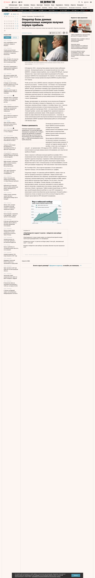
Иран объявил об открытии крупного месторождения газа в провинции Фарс (11, 60)
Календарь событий (6, 14)
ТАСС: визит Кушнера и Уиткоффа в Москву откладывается (10, 172)
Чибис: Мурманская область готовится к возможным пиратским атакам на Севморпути (11, 109)
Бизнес (20, 5)
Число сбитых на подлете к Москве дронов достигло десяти (11, 117)
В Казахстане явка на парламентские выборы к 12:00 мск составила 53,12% (11, 284)
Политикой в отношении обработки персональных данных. (46, 576)
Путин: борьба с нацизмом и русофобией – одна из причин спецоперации (11, 215)
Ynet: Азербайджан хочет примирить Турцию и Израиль (10, 44)
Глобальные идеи (13, 5)
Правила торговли (14, 7)
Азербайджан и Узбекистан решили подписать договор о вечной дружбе (11, 155)
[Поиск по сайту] (82, 2)
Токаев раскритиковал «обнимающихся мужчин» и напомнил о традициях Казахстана (11, 52)
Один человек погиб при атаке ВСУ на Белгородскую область (11, 269)
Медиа (52, 5)
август (15, 14)
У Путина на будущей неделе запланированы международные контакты (10, 292)
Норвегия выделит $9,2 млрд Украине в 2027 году (10, 255)
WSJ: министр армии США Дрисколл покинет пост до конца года (11, 77)
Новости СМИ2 (26, 261)
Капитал (51, 7)
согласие (37, 575)
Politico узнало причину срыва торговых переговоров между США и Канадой (11, 197)
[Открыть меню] (91, 2)
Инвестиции (40, 5)
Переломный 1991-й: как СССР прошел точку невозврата (45, 12)
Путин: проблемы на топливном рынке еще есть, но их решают (11, 248)
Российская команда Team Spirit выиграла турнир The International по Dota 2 (11, 139)
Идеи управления (24, 7)
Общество (73, 5)
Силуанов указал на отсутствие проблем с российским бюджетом (10, 241)
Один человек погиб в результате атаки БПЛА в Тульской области (10, 124)
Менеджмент (80, 5)
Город (31, 7)
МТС (45, 188)
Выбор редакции (26, 12)
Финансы (33, 5)
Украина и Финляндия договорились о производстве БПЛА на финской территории (10, 147)
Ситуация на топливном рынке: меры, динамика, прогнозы (74, 12)
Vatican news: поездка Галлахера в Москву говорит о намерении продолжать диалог (9, 207)
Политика (66, 5)
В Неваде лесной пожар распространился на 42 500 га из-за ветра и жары (11, 84)
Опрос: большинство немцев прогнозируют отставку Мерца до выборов (11, 179)
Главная (24, 16)
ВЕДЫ (6, 7)
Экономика (26, 5)
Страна (55, 7)
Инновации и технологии (75, 7)
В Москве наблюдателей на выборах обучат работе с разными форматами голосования (11, 223)
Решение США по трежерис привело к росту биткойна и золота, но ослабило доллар (11, 100)
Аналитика (44, 7)
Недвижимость (59, 5)
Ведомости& (38, 7)
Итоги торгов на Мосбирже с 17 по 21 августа (11, 130)
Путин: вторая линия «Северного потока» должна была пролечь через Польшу (10, 232)
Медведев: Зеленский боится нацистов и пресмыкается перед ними (11, 262)
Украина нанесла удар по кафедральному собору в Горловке (10, 91)
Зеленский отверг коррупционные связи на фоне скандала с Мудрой (10, 277)
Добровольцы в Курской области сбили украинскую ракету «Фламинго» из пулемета (11, 188)
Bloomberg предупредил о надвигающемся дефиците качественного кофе (11, 68)
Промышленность (63, 7)
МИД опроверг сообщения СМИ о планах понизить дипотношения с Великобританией (11, 164)
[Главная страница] (47, 2)
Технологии (47, 5)
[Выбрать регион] (79, 2)
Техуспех (85, 7)
